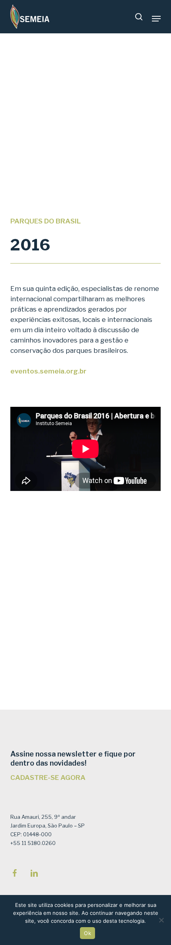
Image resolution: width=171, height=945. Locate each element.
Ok (87, 933)
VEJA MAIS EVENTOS (117, 675)
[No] (161, 920)
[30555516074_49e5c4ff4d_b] (97, 561)
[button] (156, 19)
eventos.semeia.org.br (48, 371)
